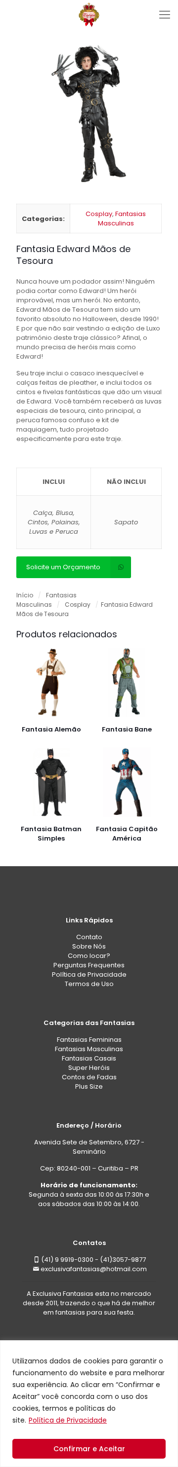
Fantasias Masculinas (122, 218)
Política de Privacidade (68, 1420)
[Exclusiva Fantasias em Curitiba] (89, 14)
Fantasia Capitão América (127, 833)
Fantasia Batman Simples (51, 833)
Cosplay (99, 214)
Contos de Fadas (89, 1077)
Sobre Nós (89, 946)
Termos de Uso (89, 984)
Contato (89, 937)
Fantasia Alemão (51, 729)
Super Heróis (89, 1067)
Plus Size (89, 1086)
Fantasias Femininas (89, 1039)
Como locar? (89, 955)
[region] (89, 1403)
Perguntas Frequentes (89, 965)
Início (24, 595)
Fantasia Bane (127, 729)
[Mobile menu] (164, 14)
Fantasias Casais (89, 1058)
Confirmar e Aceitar (89, 1449)
